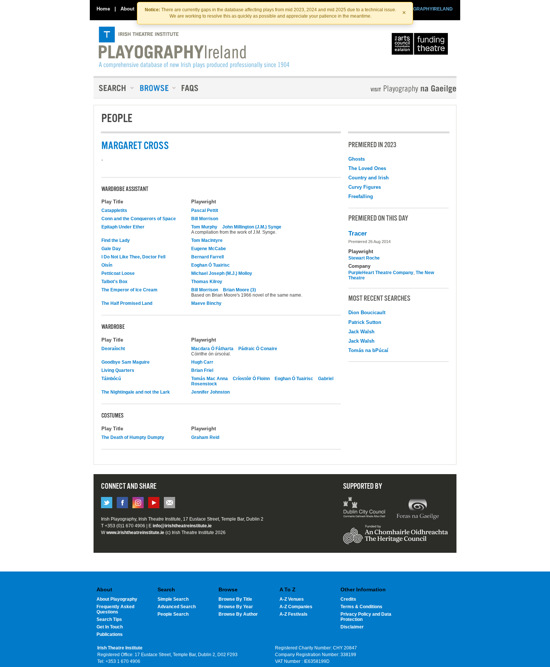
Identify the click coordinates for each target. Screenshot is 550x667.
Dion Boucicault (366, 312)
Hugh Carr (202, 362)
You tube (153, 502)
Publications (110, 634)
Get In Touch (110, 627)
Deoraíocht (113, 348)
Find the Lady (115, 240)
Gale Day (111, 248)
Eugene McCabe (208, 248)
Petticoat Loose (118, 273)
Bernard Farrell (207, 257)
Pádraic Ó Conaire (257, 348)
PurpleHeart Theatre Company (380, 272)
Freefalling (360, 196)
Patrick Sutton (364, 322)
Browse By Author (238, 614)
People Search (173, 614)
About (127, 9)
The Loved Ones (367, 168)
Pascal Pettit (204, 210)
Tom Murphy (204, 227)
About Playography (117, 599)
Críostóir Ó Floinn (251, 378)
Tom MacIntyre (207, 240)
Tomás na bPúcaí (368, 350)
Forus (417, 508)
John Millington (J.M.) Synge (251, 227)
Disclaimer (352, 627)
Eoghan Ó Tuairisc (210, 265)
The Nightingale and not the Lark (135, 392)
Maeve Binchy (206, 303)
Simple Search (173, 599)
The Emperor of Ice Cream (129, 289)
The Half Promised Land (126, 303)
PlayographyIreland (194, 47)
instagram (138, 502)
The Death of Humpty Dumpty (132, 437)
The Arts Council (421, 45)
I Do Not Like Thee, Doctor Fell (133, 257)
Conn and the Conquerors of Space (138, 218)
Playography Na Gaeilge (391, 89)
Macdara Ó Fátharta (212, 348)
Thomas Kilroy (206, 281)
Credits (348, 599)
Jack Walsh (361, 331)
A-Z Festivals (293, 614)
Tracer (357, 233)
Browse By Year (236, 606)
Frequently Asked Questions (115, 609)
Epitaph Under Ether (122, 227)
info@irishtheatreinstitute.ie (182, 525)
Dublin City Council (364, 508)
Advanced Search (177, 606)
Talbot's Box (114, 281)
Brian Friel (202, 370)
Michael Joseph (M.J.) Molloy (221, 273)
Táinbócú (111, 378)
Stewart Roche (364, 258)
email (169, 502)
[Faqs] (190, 88)
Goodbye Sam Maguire (125, 362)
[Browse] (155, 88)
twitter (106, 502)
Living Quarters (117, 370)
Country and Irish (368, 178)
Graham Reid (205, 437)
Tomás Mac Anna (209, 378)
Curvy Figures (364, 187)
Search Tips (109, 619)
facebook (122, 502)
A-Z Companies (295, 606)
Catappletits (114, 210)
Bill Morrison (204, 218)
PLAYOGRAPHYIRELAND (425, 9)
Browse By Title (235, 599)
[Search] (114, 88)
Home (103, 9)
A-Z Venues (291, 599)
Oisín (106, 265)
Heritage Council (395, 538)
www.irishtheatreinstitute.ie (135, 532)
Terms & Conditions (361, 606)
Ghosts (356, 159)
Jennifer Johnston (210, 392)
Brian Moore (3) (239, 289)
